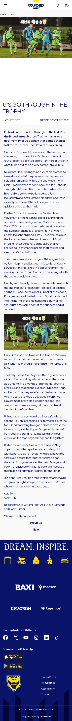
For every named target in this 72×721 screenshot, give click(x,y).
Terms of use (48, 682)
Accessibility (48, 688)
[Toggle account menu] (67, 5)
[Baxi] (24, 587)
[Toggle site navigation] (6, 5)
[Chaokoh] (21, 608)
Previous (36, 522)
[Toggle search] (57, 5)
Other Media (45, 716)
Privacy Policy (48, 676)
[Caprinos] (51, 608)
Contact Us (47, 694)
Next (36, 529)
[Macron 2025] (47, 587)
